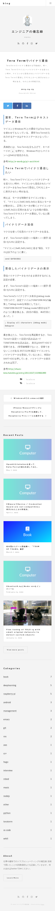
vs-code (7, 830)
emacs (6, 719)
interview (7, 770)
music (6, 787)
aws (5, 744)
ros (4, 736)
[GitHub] (23, 43)
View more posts (15, 650)
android (7, 702)
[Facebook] (27, 43)
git (4, 727)
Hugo (42, 904)
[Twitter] (36, 43)
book (5, 676)
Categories (11, 668)
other (6, 804)
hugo (5, 761)
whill (5, 838)
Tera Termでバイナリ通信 (27, 60)
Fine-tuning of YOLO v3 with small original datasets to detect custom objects (23, 632)
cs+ (5, 753)
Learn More (13, 878)
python (6, 813)
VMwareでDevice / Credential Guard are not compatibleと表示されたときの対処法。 (24, 506)
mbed (6, 778)
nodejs (6, 795)
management (10, 710)
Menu (50, 3)
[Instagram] (32, 43)
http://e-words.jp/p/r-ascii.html (23, 161)
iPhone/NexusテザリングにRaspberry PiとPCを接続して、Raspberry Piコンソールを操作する (26, 412)
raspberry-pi (9, 693)
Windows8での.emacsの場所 (29, 398)
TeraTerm (30, 379)
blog (7, 3)
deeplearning (9, 685)
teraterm (7, 821)
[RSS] (18, 43)
